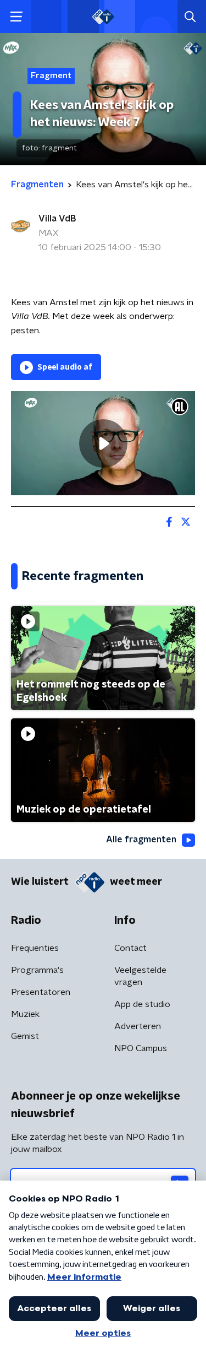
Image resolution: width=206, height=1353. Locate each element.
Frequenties (35, 948)
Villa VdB (57, 218)
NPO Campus (140, 1048)
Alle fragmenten (141, 839)
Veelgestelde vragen (140, 976)
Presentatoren (40, 992)
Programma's (37, 970)
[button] (16, 17)
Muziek (25, 1014)
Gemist (25, 1036)
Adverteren (137, 1026)
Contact (130, 948)
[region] (103, 443)
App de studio (142, 1004)
